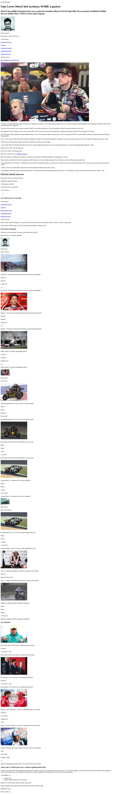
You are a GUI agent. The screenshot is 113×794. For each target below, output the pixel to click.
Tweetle (3, 45)
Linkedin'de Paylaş (6, 51)
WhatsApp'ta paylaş (6, 48)
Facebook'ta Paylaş (6, 42)
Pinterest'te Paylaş (6, 54)
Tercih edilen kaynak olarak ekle (10, 60)
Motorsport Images (22, 154)
